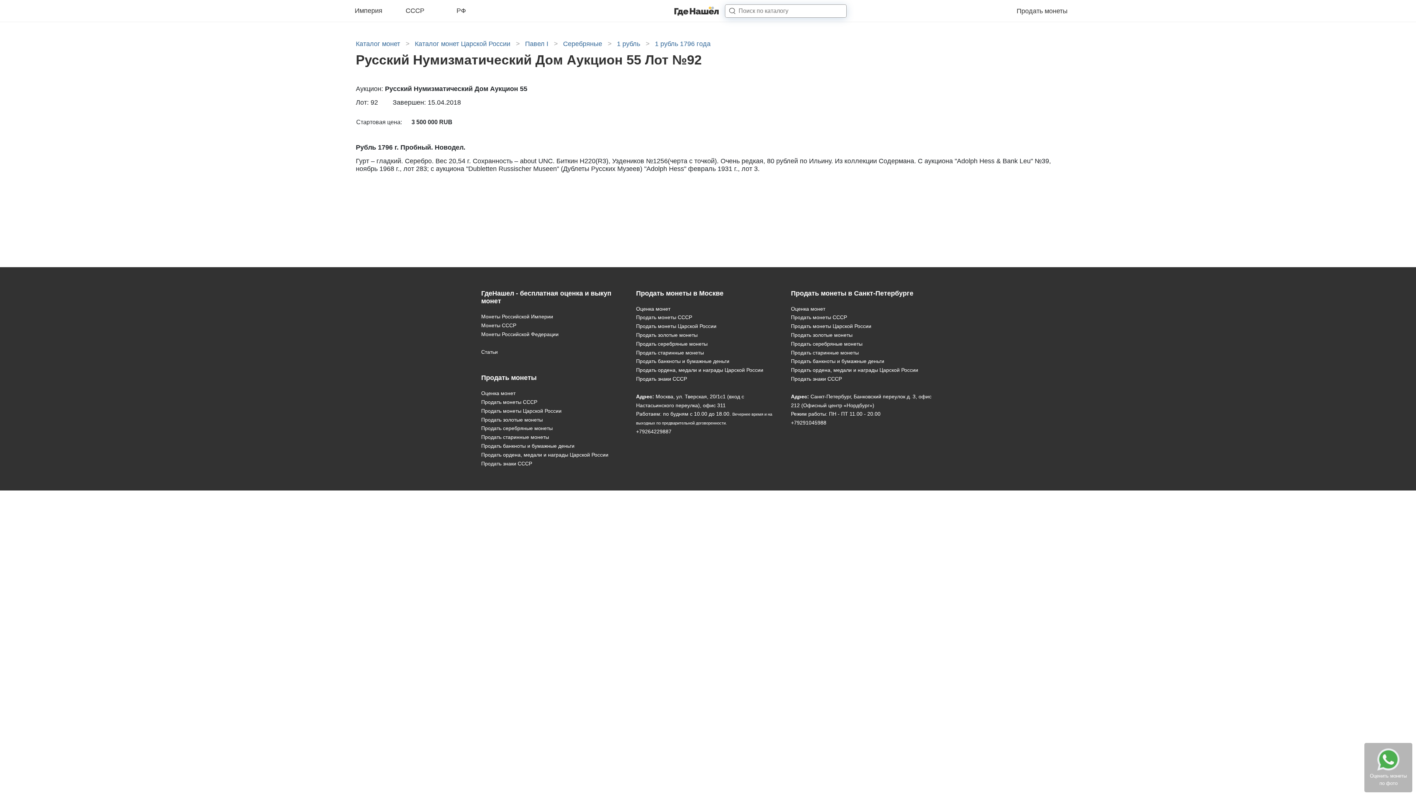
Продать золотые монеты (512, 420)
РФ (461, 10)
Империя (368, 10)
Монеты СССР (498, 325)
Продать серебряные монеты (517, 428)
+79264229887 (653, 431)
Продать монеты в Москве (679, 293)
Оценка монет (498, 393)
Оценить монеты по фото (1388, 779)
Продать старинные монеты (515, 437)
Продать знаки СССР (506, 464)
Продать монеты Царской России (521, 411)
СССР (415, 10)
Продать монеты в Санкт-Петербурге (852, 293)
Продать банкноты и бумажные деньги (528, 446)
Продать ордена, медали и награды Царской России (544, 455)
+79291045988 (808, 423)
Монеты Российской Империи (517, 317)
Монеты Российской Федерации (520, 334)
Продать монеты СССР (509, 402)
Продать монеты (1042, 11)
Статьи (489, 352)
